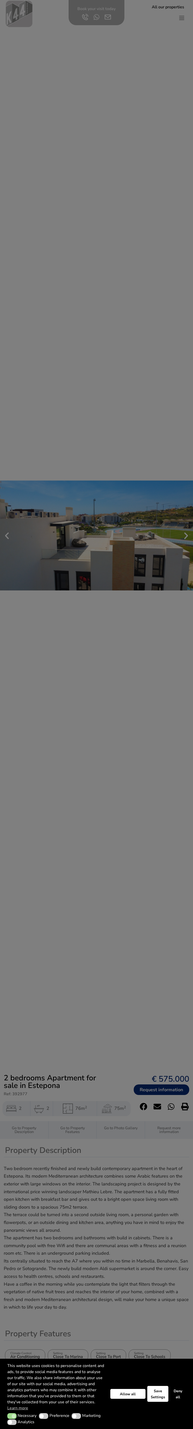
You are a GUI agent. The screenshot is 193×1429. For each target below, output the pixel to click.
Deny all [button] (178, 1394)
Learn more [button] (17, 1408)
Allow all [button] (128, 1394)
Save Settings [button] (158, 1394)
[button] (12, 1416)
